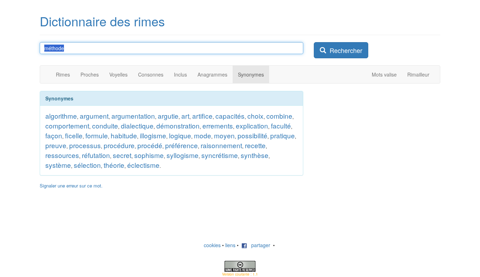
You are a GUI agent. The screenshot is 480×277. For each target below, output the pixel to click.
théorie (114, 165)
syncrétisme (219, 155)
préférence (181, 145)
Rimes (63, 74)
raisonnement (221, 145)
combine (279, 115)
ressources (62, 155)
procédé (149, 145)
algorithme (61, 115)
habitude (124, 135)
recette (255, 145)
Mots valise (384, 74)
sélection (87, 165)
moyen (224, 135)
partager (258, 245)
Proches (89, 74)
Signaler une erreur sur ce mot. (71, 185)
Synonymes (251, 74)
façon (53, 135)
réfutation (96, 155)
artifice (202, 115)
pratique (282, 135)
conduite (105, 125)
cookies (212, 245)
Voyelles (118, 74)
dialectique (137, 125)
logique (180, 135)
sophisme (149, 155)
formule (96, 135)
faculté (281, 125)
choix (255, 115)
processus (85, 145)
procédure (119, 145)
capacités (230, 115)
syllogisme (183, 155)
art (185, 115)
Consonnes (150, 74)
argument (94, 115)
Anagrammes (212, 74)
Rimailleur (418, 74)
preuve (55, 145)
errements (217, 125)
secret (122, 155)
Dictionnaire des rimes (102, 21)
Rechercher (344, 50)
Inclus (180, 74)
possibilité (252, 135)
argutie (168, 115)
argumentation (133, 115)
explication (252, 125)
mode (202, 135)
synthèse (254, 155)
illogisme (153, 135)
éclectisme (143, 165)
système (58, 165)
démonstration (178, 125)
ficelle (74, 135)
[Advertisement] (366, 135)
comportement (67, 125)
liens (230, 245)
